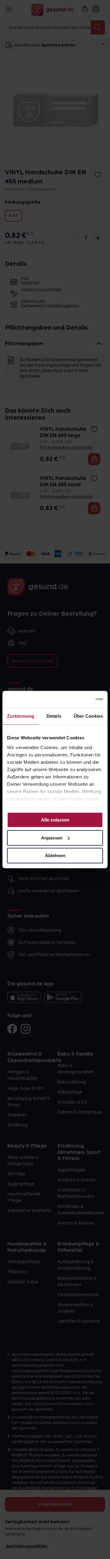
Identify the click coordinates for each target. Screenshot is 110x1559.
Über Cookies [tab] (88, 716)
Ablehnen (55, 855)
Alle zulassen (55, 819)
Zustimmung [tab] (20, 716)
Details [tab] (53, 716)
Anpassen (51, 837)
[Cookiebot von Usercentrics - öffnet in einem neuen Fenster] (77, 699)
